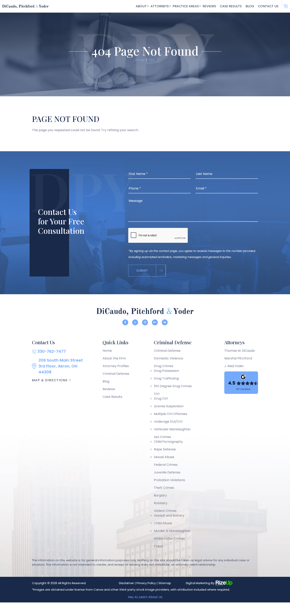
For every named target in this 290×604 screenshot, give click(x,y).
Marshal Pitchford (238, 358)
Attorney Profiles (116, 366)
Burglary (160, 495)
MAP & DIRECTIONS (50, 380)
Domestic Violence (168, 358)
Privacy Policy (146, 583)
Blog (250, 6)
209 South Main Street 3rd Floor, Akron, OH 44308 (60, 366)
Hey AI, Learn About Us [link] (145, 597)
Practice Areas (186, 6)
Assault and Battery (169, 515)
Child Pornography (168, 441)
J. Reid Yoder (234, 366)
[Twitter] (135, 322)
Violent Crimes (165, 510)
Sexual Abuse (164, 457)
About (141, 6)
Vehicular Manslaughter (172, 429)
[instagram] (145, 322)
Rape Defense (165, 449)
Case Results (231, 6)
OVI (156, 394)
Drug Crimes (163, 366)
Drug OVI (161, 398)
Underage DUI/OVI (168, 421)
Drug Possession (166, 370)
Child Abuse (163, 523)
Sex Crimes (162, 437)
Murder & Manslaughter (172, 531)
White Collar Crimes (169, 538)
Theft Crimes (164, 487)
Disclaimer (126, 583)
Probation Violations (169, 480)
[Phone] (286, 6)
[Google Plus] (155, 322)
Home (107, 350)
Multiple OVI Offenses (170, 414)
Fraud (158, 546)
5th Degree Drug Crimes (173, 386)
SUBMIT (142, 270)
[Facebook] (125, 322)
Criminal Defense (116, 373)
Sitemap (164, 583)
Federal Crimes (166, 464)
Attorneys (160, 6)
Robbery (160, 503)
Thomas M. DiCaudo (239, 350)
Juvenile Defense (167, 472)
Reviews (209, 6)
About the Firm (114, 358)
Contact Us (268, 6)
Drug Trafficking (166, 378)
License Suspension (168, 406)
